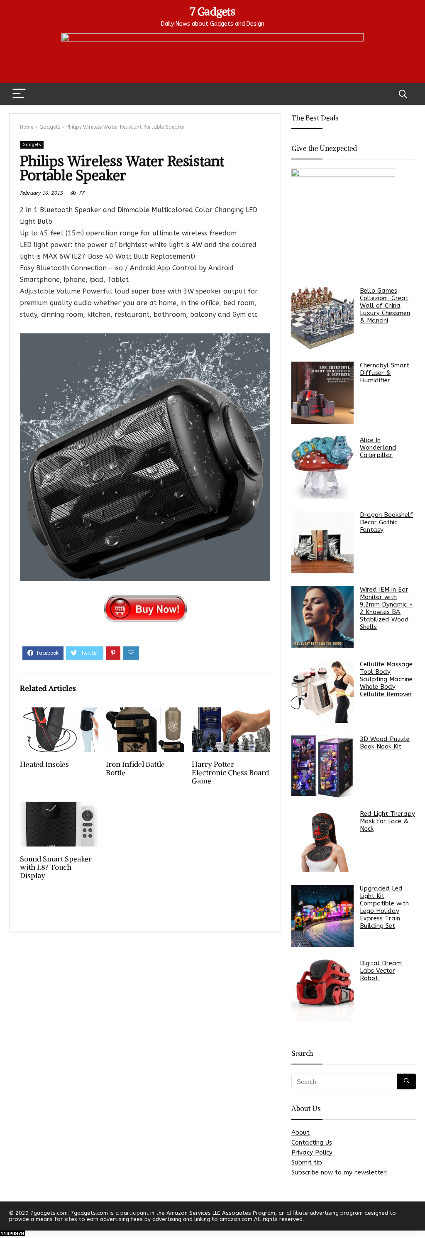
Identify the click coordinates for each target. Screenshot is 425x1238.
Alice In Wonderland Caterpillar (378, 447)
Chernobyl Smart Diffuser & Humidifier (384, 373)
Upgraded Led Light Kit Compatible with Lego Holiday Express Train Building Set (384, 907)
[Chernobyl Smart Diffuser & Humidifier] (322, 393)
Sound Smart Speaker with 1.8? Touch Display (56, 867)
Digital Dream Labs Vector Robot (381, 970)
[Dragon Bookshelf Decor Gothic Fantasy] (322, 542)
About (300, 1132)
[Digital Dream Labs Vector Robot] (322, 990)
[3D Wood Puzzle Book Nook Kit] (322, 766)
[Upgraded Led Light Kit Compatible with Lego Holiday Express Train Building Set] (322, 916)
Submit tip (306, 1162)
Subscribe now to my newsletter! (339, 1172)
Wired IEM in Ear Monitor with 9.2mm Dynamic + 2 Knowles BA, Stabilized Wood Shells (386, 608)
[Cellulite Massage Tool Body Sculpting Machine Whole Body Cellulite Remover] (322, 692)
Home (26, 127)
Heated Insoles (44, 764)
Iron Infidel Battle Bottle (135, 768)
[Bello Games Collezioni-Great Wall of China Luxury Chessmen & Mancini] (322, 318)
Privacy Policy (311, 1152)
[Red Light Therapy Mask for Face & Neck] (322, 841)
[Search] (403, 94)
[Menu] (19, 94)
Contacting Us (311, 1142)
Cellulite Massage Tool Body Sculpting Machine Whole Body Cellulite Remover (386, 679)
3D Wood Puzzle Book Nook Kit (385, 742)
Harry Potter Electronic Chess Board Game (230, 772)
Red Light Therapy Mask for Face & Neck (387, 821)
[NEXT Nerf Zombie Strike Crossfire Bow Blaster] (416, 1217)
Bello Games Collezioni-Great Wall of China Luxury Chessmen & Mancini (385, 305)
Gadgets (49, 127)
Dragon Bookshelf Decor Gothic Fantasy (386, 522)
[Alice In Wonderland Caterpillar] (322, 467)
